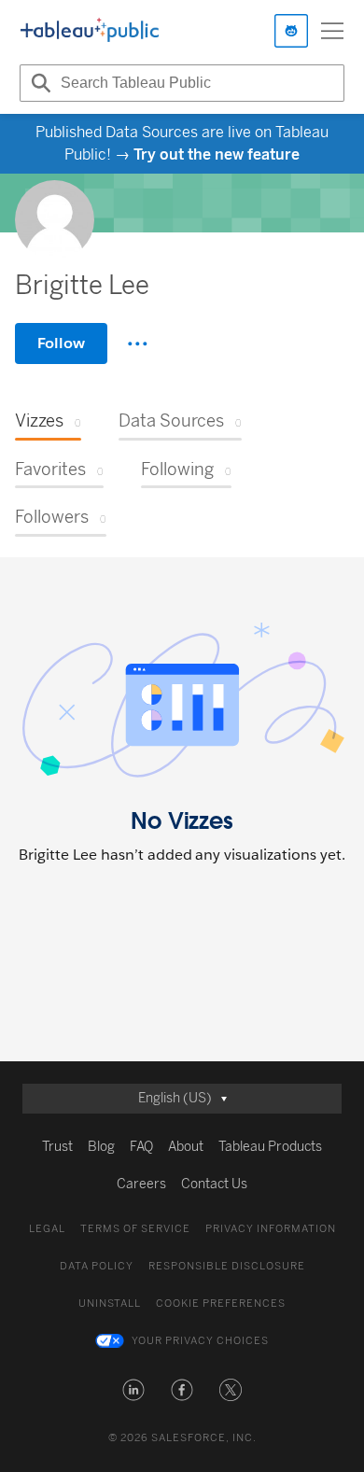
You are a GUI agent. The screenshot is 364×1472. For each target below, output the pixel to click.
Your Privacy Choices (200, 1341)
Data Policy (96, 1266)
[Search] (38, 83)
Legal (47, 1229)
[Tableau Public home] (90, 31)
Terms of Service (135, 1229)
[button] (133, 1390)
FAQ (141, 1147)
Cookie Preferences (221, 1303)
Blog (101, 1147)
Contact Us (214, 1184)
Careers (141, 1184)
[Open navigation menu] (332, 31)
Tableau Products (270, 1147)
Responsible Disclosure (226, 1266)
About (185, 1147)
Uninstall (109, 1303)
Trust (57, 1147)
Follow (61, 343)
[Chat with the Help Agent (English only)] (291, 31)
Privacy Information (270, 1229)
